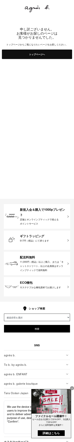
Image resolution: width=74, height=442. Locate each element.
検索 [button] (37, 328)
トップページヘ (37, 54)
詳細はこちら (51, 433)
